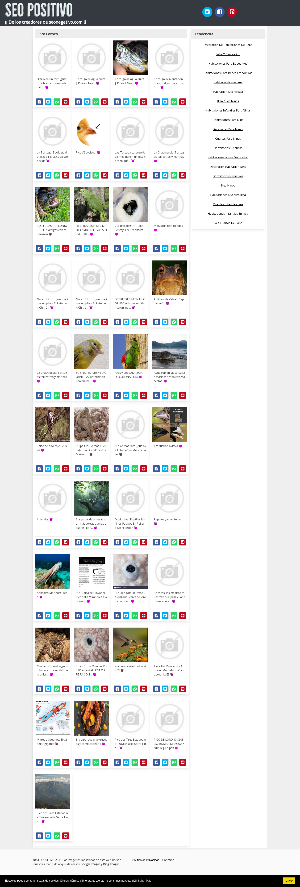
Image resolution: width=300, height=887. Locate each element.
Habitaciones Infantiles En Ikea (228, 213)
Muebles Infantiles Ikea (228, 204)
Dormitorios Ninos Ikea (228, 176)
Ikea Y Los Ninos (228, 101)
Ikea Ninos (228, 185)
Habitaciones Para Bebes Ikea (228, 63)
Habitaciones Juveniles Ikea (228, 195)
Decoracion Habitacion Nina (228, 167)
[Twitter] (207, 12)
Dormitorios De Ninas (228, 148)
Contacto (168, 860)
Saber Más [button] (144, 880)
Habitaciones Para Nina (228, 120)
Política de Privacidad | (147, 860)
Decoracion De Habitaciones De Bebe (228, 45)
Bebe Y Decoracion (228, 54)
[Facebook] (220, 12)
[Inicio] (39, 14)
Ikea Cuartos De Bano (228, 223)
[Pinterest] (232, 12)
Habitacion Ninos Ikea (228, 82)
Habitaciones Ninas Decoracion (228, 157)
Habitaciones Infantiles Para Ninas (228, 110)
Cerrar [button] (289, 880)
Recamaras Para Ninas (228, 129)
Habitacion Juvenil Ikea (228, 92)
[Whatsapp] (56, 101)
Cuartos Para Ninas (228, 138)
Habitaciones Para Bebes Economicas (228, 73)
